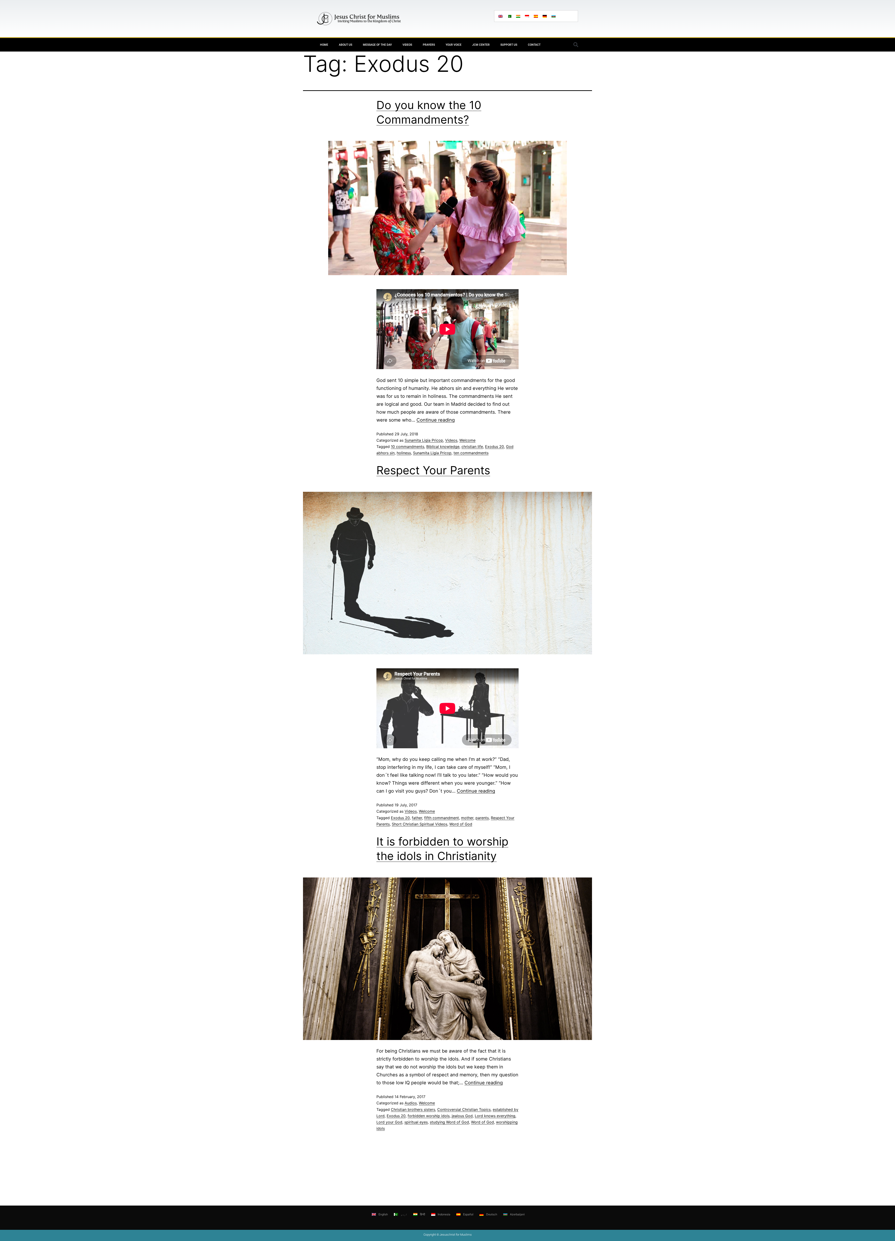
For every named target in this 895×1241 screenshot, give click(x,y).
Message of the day (377, 44)
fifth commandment (441, 817)
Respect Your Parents (433, 470)
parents (482, 817)
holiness (404, 453)
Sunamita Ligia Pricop (424, 440)
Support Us (508, 44)
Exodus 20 (494, 446)
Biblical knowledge (442, 446)
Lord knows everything (495, 1115)
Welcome (467, 440)
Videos (407, 44)
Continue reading (436, 420)
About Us (345, 44)
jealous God (462, 1115)
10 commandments (407, 446)
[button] (575, 44)
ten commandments (471, 453)
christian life (472, 446)
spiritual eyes (416, 1122)
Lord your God (389, 1122)
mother (467, 817)
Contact (534, 44)
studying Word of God (449, 1122)
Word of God (460, 824)
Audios (411, 1103)
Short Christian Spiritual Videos (419, 824)
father (417, 817)
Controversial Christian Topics (464, 1109)
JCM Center (481, 44)
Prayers (429, 44)
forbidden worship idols (429, 1115)
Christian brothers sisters (413, 1109)
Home (324, 44)
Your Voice (453, 44)
